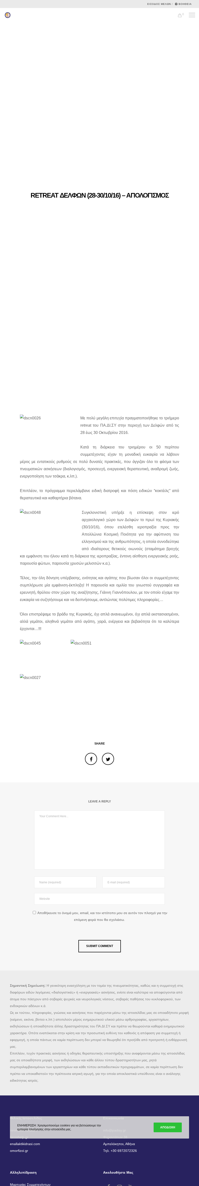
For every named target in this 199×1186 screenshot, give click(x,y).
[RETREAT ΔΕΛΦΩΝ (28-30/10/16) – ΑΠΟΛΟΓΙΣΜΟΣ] (91, 759)
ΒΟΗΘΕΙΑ (185, 4)
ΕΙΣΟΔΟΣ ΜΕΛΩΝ (159, 4)
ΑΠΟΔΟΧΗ (167, 1127)
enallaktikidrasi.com (25, 1144)
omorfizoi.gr (19, 1151)
